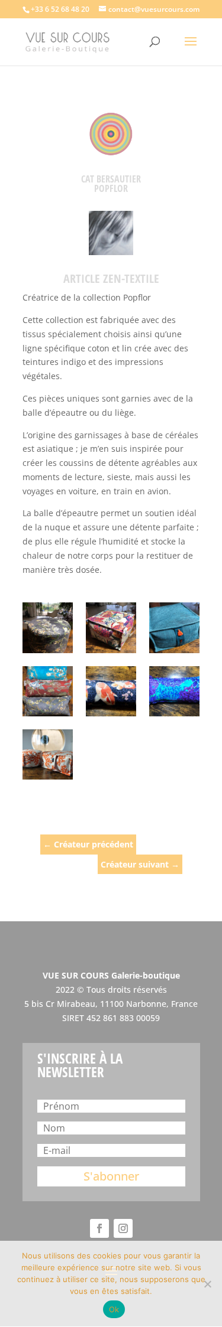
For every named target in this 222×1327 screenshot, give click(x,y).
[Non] (207, 1284)
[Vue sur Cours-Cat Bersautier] (47, 627)
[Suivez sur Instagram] (123, 1228)
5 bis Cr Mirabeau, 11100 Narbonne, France (111, 1003)
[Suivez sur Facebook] (99, 1228)
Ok (114, 1309)
